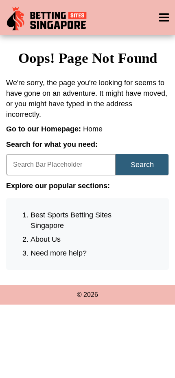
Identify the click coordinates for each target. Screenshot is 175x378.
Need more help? (59, 253)
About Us (46, 239)
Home (93, 129)
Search (142, 165)
